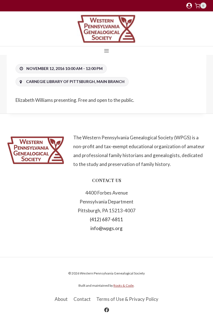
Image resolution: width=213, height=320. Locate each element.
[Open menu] (107, 50)
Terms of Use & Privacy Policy (127, 299)
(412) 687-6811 (106, 219)
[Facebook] (106, 309)
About (61, 299)
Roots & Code (123, 285)
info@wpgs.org (106, 228)
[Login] (189, 5)
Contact (82, 299)
